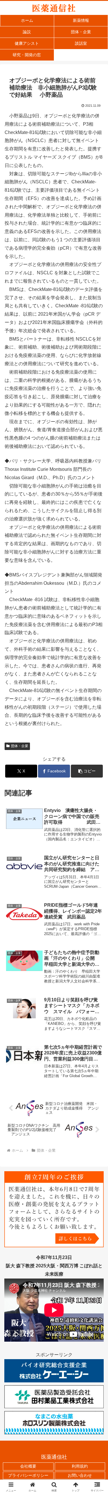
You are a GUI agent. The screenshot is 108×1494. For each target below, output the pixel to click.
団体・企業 (19, 746)
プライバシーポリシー (28, 1475)
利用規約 (80, 1466)
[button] (87, 771)
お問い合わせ (80, 1475)
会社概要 (28, 1466)
